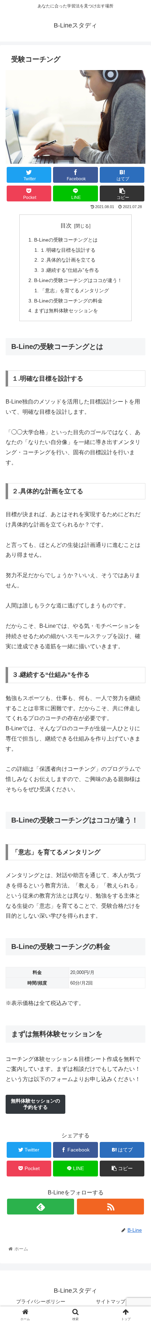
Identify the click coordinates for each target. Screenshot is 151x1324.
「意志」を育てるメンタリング (74, 290)
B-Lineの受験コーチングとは (66, 240)
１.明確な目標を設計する (68, 250)
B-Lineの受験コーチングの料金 (68, 301)
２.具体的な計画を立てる (68, 260)
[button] (136, 857)
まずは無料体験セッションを (66, 310)
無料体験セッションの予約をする (35, 1104)
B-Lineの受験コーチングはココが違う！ (78, 280)
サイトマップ (110, 1301)
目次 (66, 226)
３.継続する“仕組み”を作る (69, 270)
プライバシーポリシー (40, 1301)
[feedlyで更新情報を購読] (40, 1206)
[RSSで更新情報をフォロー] (110, 1206)
